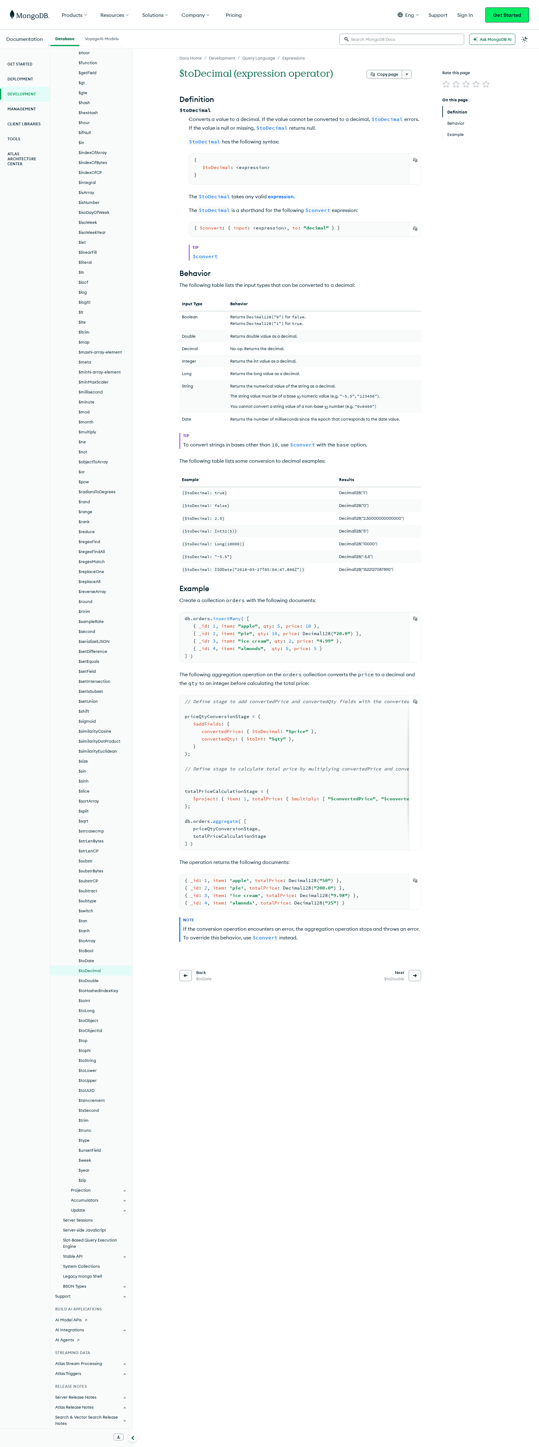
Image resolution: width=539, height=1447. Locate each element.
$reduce (87, 531)
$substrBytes (91, 870)
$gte (83, 92)
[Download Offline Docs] (119, 1437)
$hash (84, 102)
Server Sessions (78, 1220)
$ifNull (85, 132)
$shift (84, 711)
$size (83, 761)
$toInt (84, 1000)
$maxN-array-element (100, 352)
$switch (86, 910)
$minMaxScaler (94, 381)
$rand (84, 501)
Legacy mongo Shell (82, 1276)
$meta (85, 361)
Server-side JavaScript (84, 1230)
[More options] (407, 74)
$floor (84, 52)
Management (21, 109)
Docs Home (190, 57)
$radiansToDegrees (97, 491)
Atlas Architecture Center (21, 159)
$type (84, 1140)
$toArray (87, 940)
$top (83, 1040)
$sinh (84, 781)
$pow (84, 481)
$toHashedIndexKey (98, 990)
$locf (83, 282)
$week (85, 1160)
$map (84, 342)
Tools (13, 139)
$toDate (86, 960)
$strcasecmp (91, 830)
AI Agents (64, 1339)
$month (86, 421)
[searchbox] (401, 39)
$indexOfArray (93, 152)
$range (85, 511)
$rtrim (84, 611)
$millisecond (91, 391)
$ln (81, 272)
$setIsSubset (91, 691)
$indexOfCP (90, 172)
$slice (84, 791)
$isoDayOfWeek (94, 212)
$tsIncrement (92, 1100)
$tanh (84, 930)
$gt (82, 82)
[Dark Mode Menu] (524, 39)
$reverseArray (92, 591)
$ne (82, 441)
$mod (84, 411)
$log (83, 292)
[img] (446, 84)
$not (83, 451)
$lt (81, 312)
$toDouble (89, 980)
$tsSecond (89, 1110)
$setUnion (88, 701)
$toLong (87, 1010)
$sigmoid (87, 721)
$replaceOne (91, 571)
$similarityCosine (95, 731)
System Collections (81, 1266)
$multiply (87, 431)
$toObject (88, 1020)
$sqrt (83, 820)
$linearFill (88, 252)
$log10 (84, 302)
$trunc (85, 1130)
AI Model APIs (68, 1319)
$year (84, 1170)
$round (85, 601)
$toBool (86, 950)
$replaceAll (89, 581)
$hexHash (88, 112)
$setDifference (93, 651)
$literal (85, 262)
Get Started (507, 15)
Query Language (258, 57)
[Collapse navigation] (133, 1437)
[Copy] (415, 160)
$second (87, 631)
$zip (82, 1180)
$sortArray (89, 800)
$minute (87, 401)
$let (82, 242)
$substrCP (88, 880)
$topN (84, 1050)
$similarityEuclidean (98, 751)
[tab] (65, 38)
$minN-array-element (100, 371)
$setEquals (89, 661)
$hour (84, 122)
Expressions (293, 57)
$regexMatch (92, 561)
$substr (86, 860)
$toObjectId (90, 1030)
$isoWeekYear (92, 232)
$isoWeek (88, 222)
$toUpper (88, 1080)
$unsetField (90, 1150)
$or (82, 471)
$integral (87, 182)
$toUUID (87, 1090)
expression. (281, 196)
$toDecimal (90, 970)
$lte (82, 322)
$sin (82, 771)
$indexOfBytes (93, 162)
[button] (408, 14)
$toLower (88, 1070)
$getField (87, 72)
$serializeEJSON (94, 641)
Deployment (20, 79)
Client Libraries (24, 124)
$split (84, 810)
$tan (83, 920)
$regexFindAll (92, 551)
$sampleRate (91, 621)
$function (88, 62)
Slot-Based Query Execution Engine (90, 1243)
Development (222, 57)
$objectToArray (93, 461)
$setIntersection (94, 681)
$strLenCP (89, 850)
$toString (87, 1060)
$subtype (87, 900)
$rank (84, 521)
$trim (84, 1120)
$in (81, 142)
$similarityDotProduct (99, 741)
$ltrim (84, 332)
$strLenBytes (91, 840)
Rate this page (456, 72)
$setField (87, 671)
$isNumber (89, 202)
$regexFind (89, 541)
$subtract (88, 890)
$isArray (86, 192)
